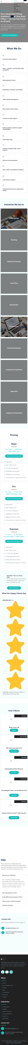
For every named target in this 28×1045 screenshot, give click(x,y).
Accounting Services (19, 2)
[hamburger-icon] (25, 0)
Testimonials (17, 6)
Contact (16, 9)
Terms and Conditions (16, 1043)
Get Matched (17, 11)
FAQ (15, 8)
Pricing (15, 4)
